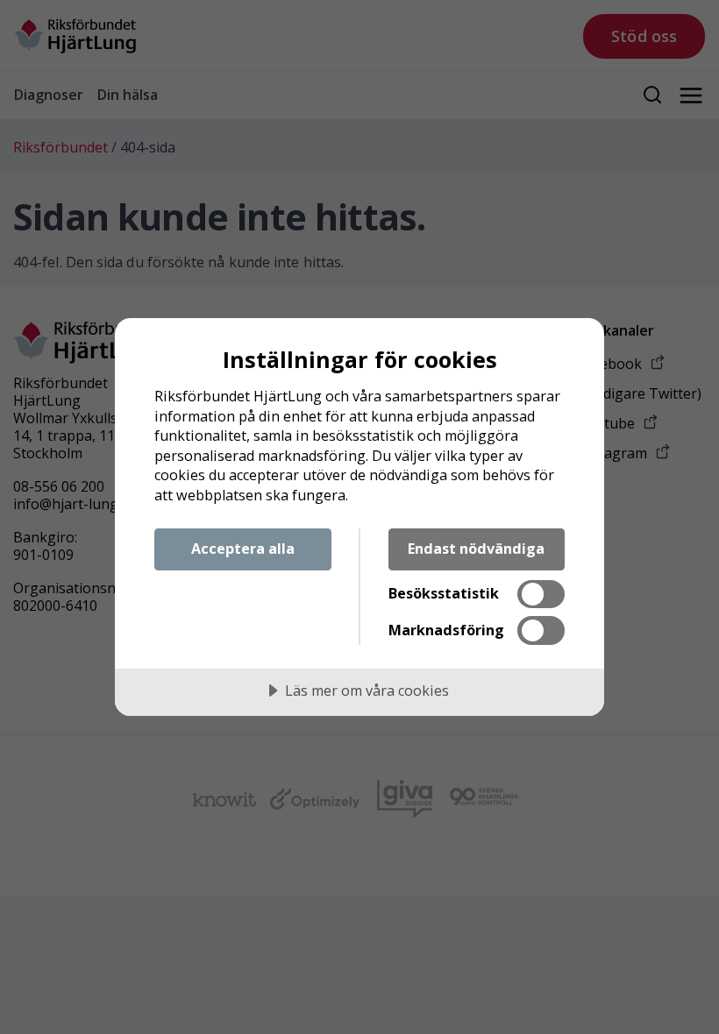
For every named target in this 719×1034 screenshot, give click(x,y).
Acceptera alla (243, 548)
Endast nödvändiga (476, 548)
